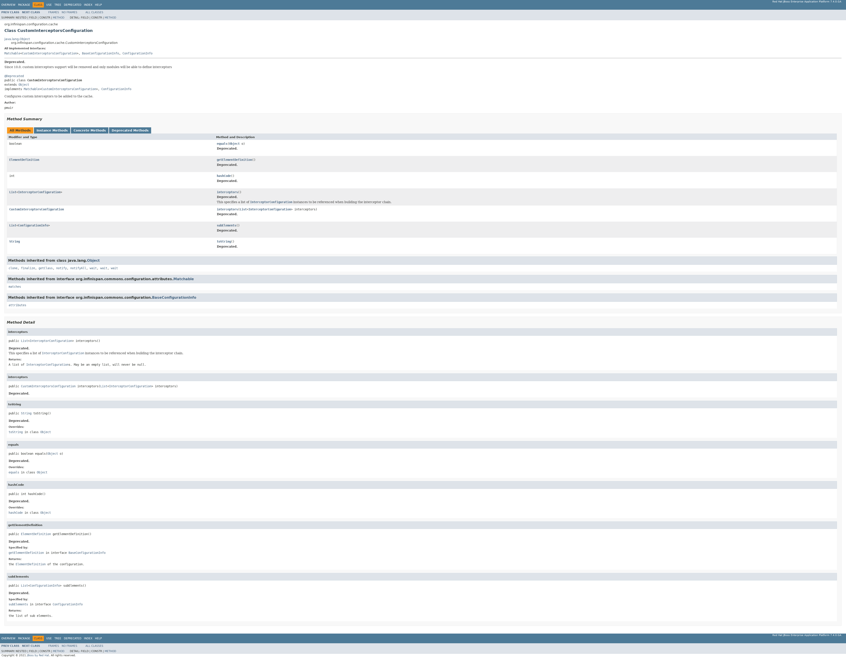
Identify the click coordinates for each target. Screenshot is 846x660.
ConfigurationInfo (137, 53)
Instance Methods (52, 130)
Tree (57, 4)
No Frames (69, 12)
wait (93, 268)
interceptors (227, 192)
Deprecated (72, 4)
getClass (46, 268)
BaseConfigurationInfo (100, 53)
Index (88, 4)
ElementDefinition (24, 159)
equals (222, 143)
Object (24, 84)
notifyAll (78, 268)
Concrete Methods (90, 130)
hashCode (224, 176)
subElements (226, 225)
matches (15, 286)
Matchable (12, 53)
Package (24, 4)
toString (224, 241)
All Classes (94, 12)
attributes (17, 305)
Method (58, 17)
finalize (28, 268)
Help (98, 4)
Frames (53, 12)
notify (61, 268)
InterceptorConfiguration (39, 192)
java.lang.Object (17, 39)
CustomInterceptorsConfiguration (49, 53)
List (12, 192)
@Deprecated (14, 76)
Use (49, 4)
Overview (8, 4)
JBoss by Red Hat (38, 655)
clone (13, 268)
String (14, 241)
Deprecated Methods (130, 130)
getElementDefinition (234, 159)
